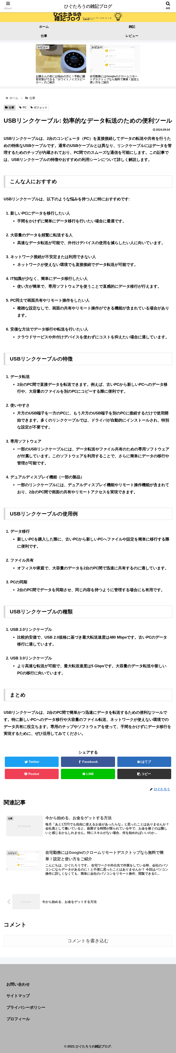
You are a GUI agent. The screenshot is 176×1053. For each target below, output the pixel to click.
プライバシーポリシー (25, 1007)
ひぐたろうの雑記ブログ (88, 6)
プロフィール (18, 1019)
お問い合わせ (18, 984)
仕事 (11, 107)
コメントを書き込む (88, 940)
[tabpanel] (61, 63)
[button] (163, 634)
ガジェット (40, 107)
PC (25, 107)
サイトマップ (18, 996)
